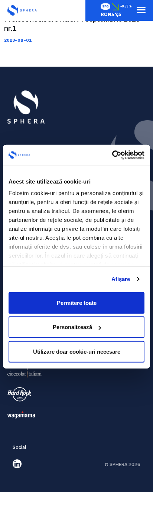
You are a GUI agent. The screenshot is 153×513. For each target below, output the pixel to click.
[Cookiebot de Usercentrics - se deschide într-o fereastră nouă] (111, 155)
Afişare (120, 279)
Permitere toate (77, 302)
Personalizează (72, 327)
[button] (141, 10)
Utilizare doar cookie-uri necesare (76, 351)
